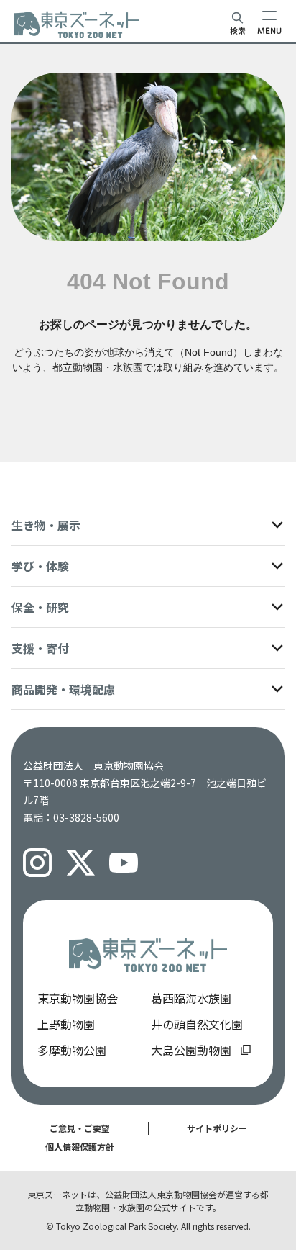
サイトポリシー (217, 1128)
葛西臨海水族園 (191, 998)
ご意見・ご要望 (80, 1128)
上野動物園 (66, 1024)
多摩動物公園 (71, 1049)
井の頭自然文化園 (197, 1024)
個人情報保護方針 (79, 1147)
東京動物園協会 (77, 998)
